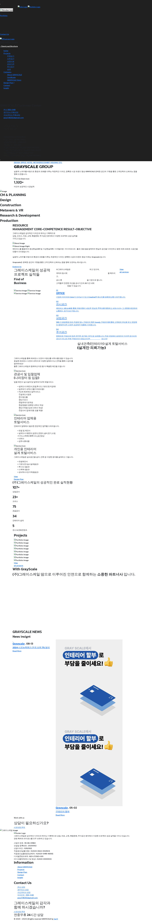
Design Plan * (9, 82)
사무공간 (10, 58)
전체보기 (10, 56)
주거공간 (10, 66)
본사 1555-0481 (10, 109)
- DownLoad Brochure (9, 46)
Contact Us (4, 34)
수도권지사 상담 (23, 892)
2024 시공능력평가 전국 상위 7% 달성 (31, 647)
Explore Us (17, 266)
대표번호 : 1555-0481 (25, 895)
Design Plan (22, 872)
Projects (7, 53)
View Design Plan (18, 478)
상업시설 (10, 61)
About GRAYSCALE (14, 74)
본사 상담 (21, 887)
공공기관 (10, 64)
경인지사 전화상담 (11, 112)
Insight (6, 88)
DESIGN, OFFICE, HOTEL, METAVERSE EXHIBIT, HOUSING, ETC (38, 162)
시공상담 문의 (19, 827)
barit (56, 919)
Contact (7, 85)
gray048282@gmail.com (14, 117)
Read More (17, 651)
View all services (124, 270)
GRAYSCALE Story (14, 80)
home (6, 50)
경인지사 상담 (23, 889)
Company (7, 72)
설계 (9, 69)
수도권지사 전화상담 (12, 115)
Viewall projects (18, 564)
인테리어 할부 (63, 811)
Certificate (11, 77)
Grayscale (19, 644)
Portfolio (3, 15)
